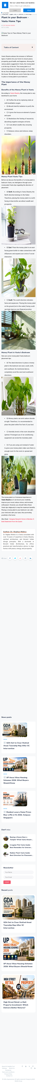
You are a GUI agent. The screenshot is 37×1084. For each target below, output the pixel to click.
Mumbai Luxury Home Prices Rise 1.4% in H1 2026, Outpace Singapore (17, 815)
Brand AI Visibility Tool (8, 1066)
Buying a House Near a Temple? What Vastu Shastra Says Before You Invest (21, 839)
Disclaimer (8, 1070)
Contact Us (9, 1076)
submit (7, 882)
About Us (12, 1068)
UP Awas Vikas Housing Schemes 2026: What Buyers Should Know (16, 780)
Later (20, 10)
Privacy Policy (8, 1074)
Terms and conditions (8, 1072)
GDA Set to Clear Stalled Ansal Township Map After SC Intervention (16, 746)
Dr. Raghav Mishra (9, 25)
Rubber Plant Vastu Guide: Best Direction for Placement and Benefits (21, 855)
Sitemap (4, 1068)
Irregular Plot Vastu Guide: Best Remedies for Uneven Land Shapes (20, 847)
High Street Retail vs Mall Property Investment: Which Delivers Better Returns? (15, 1005)
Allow (31, 10)
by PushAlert (6, 11)
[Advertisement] (18, 639)
